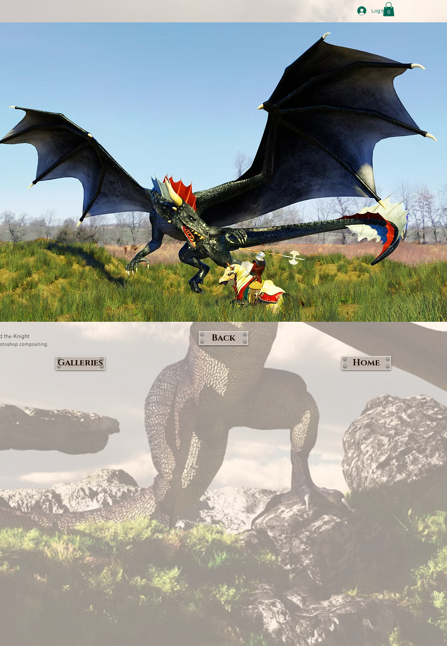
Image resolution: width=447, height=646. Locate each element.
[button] (389, 9)
